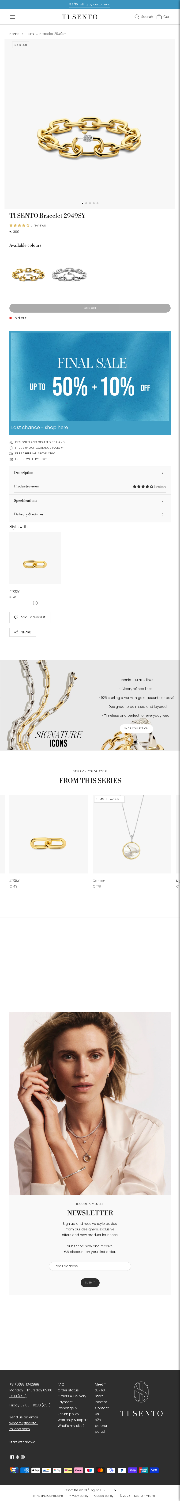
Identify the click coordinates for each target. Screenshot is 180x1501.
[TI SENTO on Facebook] (12, 1457)
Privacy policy (78, 1496)
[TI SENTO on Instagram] (23, 1457)
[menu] (90, 1490)
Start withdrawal (22, 1442)
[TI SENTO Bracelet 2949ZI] (69, 270)
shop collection (136, 728)
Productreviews (90, 486)
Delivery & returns (29, 514)
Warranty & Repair (73, 1419)
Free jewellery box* (31, 459)
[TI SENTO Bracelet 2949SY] (28, 270)
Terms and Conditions (47, 1496)
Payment (65, 1402)
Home (14, 33)
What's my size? (71, 1425)
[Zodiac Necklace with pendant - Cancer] (132, 834)
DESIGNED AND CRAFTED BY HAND (40, 442)
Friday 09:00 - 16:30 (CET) (29, 1405)
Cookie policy (103, 1496)
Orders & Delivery (72, 1396)
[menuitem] (48, 1496)
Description (23, 473)
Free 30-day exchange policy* (39, 448)
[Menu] (12, 17)
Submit (90, 1282)
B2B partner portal (101, 1425)
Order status (68, 1390)
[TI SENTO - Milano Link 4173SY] (35, 558)
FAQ (61, 1384)
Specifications (25, 500)
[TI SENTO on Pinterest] (17, 1457)
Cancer (99, 880)
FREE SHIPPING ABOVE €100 (35, 453)
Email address (64, 1259)
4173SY (14, 591)
